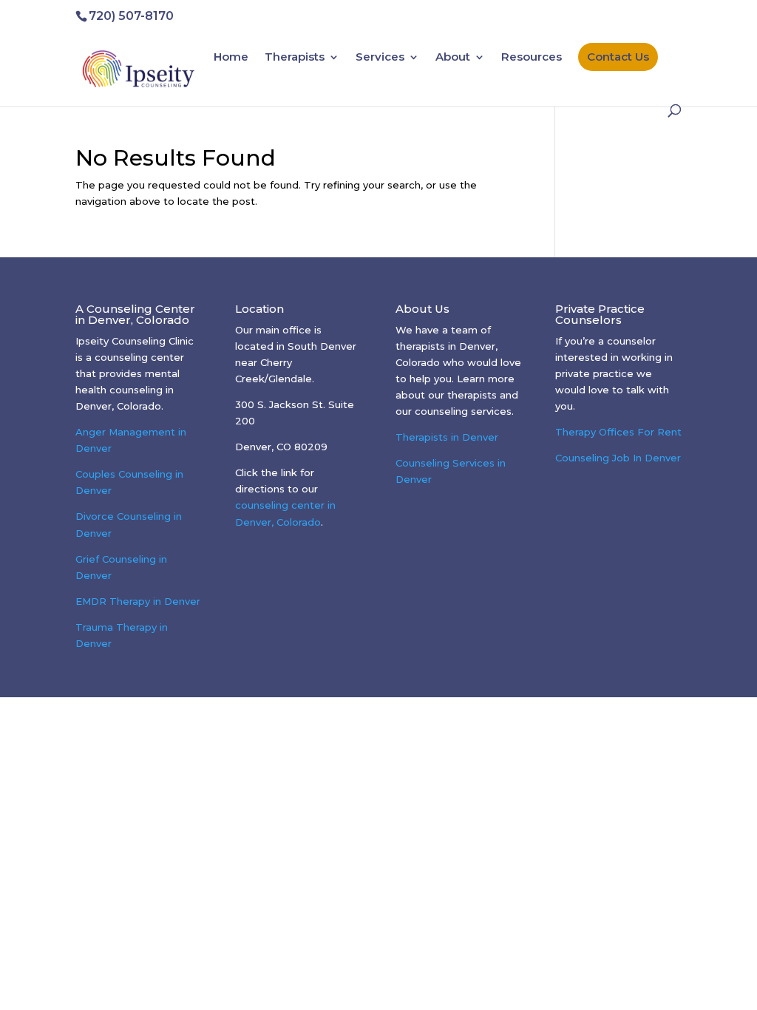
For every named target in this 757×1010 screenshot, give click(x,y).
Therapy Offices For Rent (618, 432)
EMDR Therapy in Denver (137, 601)
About (452, 58)
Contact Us (618, 57)
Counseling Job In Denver (618, 458)
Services (380, 58)
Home (231, 58)
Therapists (295, 58)
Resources (531, 58)
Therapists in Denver (447, 437)
